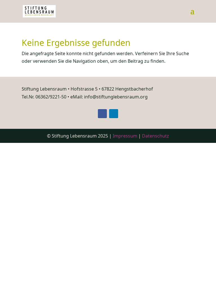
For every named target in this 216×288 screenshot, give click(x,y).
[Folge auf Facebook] (102, 113)
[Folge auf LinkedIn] (113, 113)
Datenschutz (155, 136)
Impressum (125, 136)
